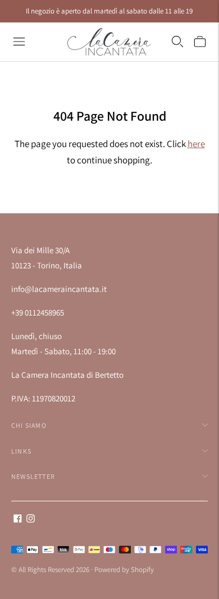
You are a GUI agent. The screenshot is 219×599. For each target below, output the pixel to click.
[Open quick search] (177, 41)
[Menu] (19, 41)
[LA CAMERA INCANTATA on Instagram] (30, 519)
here (196, 144)
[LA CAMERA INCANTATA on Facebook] (17, 519)
